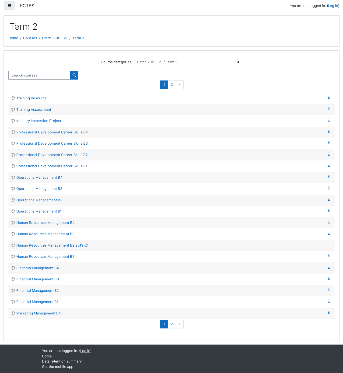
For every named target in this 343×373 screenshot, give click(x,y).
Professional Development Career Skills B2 (52, 155)
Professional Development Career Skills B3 (52, 143)
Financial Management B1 (37, 302)
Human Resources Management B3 (45, 234)
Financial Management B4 (37, 268)
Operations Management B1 (39, 211)
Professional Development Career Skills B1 (51, 166)
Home (13, 38)
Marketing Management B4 (38, 313)
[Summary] (330, 97)
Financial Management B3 (37, 279)
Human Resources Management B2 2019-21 (52, 245)
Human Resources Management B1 (45, 256)
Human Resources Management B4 (45, 222)
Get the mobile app (57, 366)
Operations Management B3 (39, 188)
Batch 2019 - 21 (54, 38)
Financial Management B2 (37, 290)
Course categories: (116, 62)
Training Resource (31, 98)
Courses (30, 38)
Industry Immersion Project (38, 121)
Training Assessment (33, 109)
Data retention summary (62, 361)
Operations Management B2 (39, 200)
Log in (333, 5)
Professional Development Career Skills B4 (52, 132)
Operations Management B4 (39, 177)
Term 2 (78, 38)
